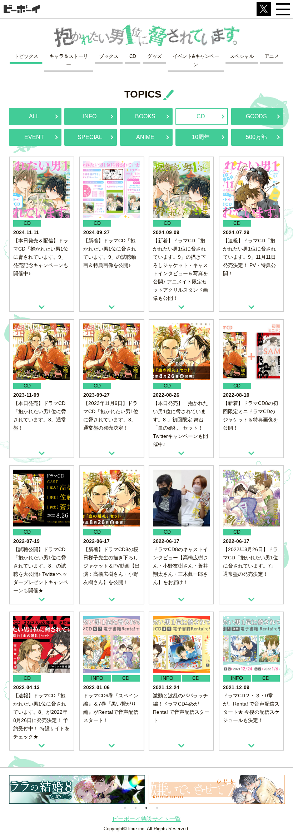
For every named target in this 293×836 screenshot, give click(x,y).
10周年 (201, 137)
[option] (77, 789)
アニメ (271, 56)
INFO (89, 116)
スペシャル (242, 56)
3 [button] (146, 807)
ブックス (108, 56)
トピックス (26, 56)
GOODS (256, 116)
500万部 (256, 137)
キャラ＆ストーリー (68, 60)
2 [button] (135, 807)
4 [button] (156, 807)
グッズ (154, 56)
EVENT (34, 137)
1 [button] (124, 807)
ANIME (145, 137)
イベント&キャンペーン (196, 60)
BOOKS (145, 116)
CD (132, 56)
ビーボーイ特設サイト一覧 (146, 819)
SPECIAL (90, 137)
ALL (34, 116)
